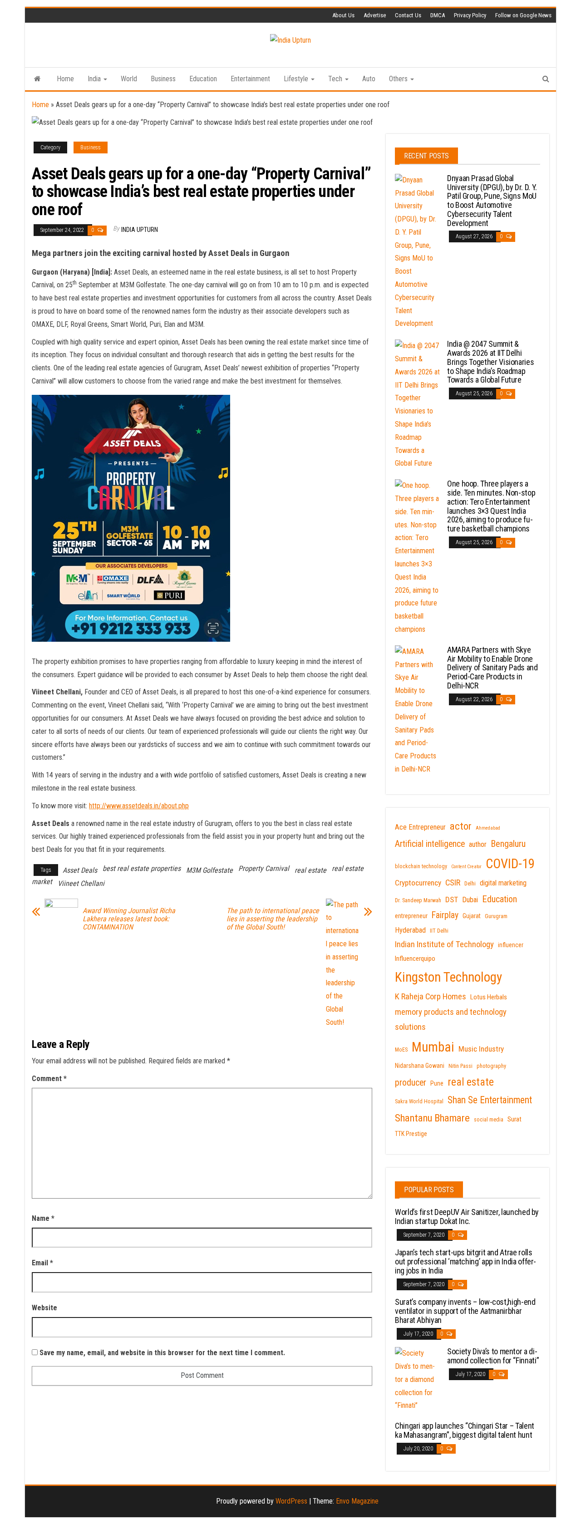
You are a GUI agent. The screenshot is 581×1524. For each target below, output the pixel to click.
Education (203, 78)
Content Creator (466, 867)
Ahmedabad (488, 828)
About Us (343, 15)
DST (451, 899)
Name (43, 1218)
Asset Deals (80, 870)
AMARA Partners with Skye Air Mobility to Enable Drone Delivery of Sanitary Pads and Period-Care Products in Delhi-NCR (492, 667)
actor (461, 826)
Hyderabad (410, 930)
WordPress (291, 1501)
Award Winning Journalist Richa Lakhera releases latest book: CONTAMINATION (129, 919)
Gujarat (472, 915)
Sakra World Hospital (419, 1101)
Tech (336, 78)
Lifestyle (297, 78)
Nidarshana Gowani (419, 1065)
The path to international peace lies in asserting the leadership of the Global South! (272, 919)
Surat (514, 1119)
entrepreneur (411, 915)
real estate (310, 870)
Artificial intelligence (430, 844)
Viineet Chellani (81, 883)
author (478, 844)
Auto (368, 78)
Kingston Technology (448, 977)
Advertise (375, 15)
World (129, 78)
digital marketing (503, 883)
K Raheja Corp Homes (430, 997)
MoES (401, 1050)
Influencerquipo (415, 958)
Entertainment (250, 78)
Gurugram (496, 916)
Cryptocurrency (418, 882)
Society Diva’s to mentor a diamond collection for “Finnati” (493, 1356)
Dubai (470, 899)
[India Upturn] (37, 79)
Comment (49, 1078)
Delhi (470, 883)
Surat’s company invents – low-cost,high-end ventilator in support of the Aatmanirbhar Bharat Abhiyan (465, 1311)
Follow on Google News (523, 15)
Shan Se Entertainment (490, 1100)
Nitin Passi (460, 1066)
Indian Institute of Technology (444, 944)
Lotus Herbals (488, 997)
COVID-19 (510, 863)
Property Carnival (263, 868)
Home (65, 78)
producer (410, 1082)
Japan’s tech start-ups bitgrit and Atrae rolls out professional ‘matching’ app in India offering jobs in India (465, 1261)
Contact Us (408, 15)
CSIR (452, 883)
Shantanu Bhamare (432, 1118)
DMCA (437, 15)
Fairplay (445, 915)
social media (488, 1119)
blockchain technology (421, 866)
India (95, 78)
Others (399, 78)
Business (163, 78)
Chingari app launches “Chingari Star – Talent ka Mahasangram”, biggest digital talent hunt (464, 1430)
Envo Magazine (357, 1501)
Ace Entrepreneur (420, 827)
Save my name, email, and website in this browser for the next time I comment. (162, 1352)
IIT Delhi (439, 931)
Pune (436, 1083)
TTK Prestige (411, 1133)
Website (44, 1307)
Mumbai (433, 1047)
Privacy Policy (470, 15)
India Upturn (139, 229)
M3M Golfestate (209, 870)
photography (491, 1066)
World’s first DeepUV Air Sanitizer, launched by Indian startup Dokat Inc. (467, 1216)
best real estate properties (142, 868)
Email (42, 1263)
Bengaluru (508, 843)
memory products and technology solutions (451, 1019)
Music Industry (481, 1048)
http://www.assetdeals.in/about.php (139, 805)
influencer (510, 945)
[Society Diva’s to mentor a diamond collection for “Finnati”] (417, 1379)
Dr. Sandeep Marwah (418, 900)
